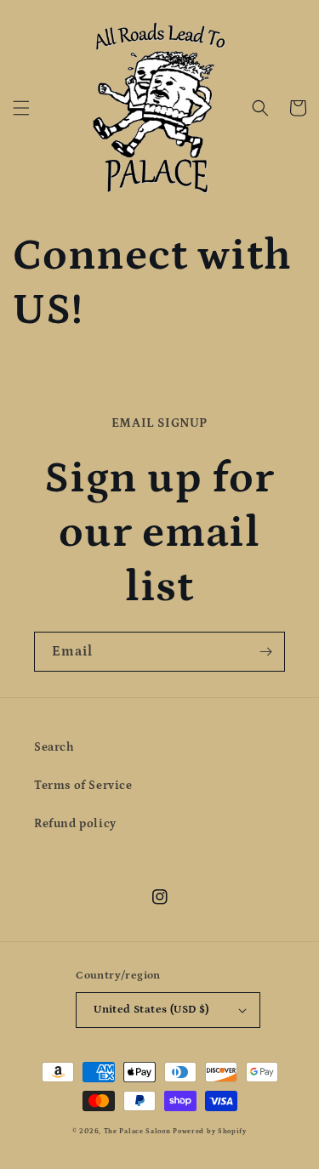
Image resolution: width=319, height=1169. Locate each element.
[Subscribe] (265, 652)
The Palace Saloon (137, 1131)
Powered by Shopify (210, 1131)
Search (54, 747)
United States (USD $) (151, 1009)
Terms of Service (83, 785)
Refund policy (75, 824)
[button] (21, 108)
